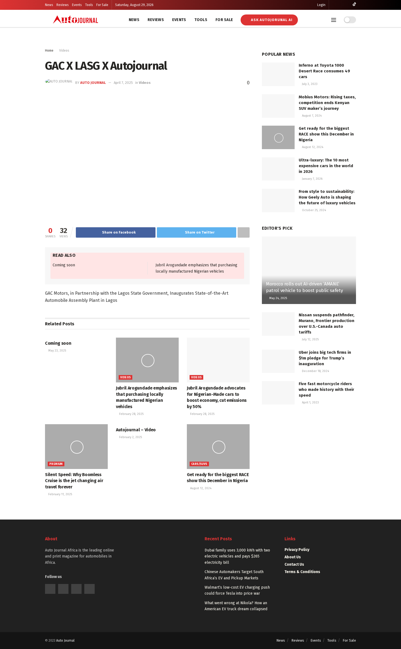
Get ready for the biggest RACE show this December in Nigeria (326, 134)
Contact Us (294, 564)
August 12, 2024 (200, 488)
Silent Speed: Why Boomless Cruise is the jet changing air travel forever (74, 480)
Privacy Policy (297, 549)
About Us (293, 557)
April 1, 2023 (310, 402)
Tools (89, 5)
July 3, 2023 (309, 84)
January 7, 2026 (311, 179)
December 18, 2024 (315, 371)
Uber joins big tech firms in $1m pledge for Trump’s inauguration (325, 358)
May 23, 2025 (56, 350)
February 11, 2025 (59, 494)
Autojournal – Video (136, 429)
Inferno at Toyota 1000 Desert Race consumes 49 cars (324, 71)
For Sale (102, 5)
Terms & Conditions (302, 572)
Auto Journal (93, 83)
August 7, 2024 (311, 115)
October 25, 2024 (313, 210)
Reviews (62, 5)
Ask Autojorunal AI (271, 20)
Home (49, 50)
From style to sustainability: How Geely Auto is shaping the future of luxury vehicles (327, 197)
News (49, 5)
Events (77, 5)
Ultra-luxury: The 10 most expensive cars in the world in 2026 (326, 166)
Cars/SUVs (199, 464)
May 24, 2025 (277, 298)
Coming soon (64, 265)
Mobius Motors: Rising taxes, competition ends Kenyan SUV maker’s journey (327, 103)
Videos (64, 50)
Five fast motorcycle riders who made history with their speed (326, 389)
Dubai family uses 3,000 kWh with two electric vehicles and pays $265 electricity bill (237, 556)
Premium (56, 464)
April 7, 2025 (123, 83)
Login (320, 5)
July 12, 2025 (310, 339)
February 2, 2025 (130, 437)
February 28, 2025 (130, 414)
